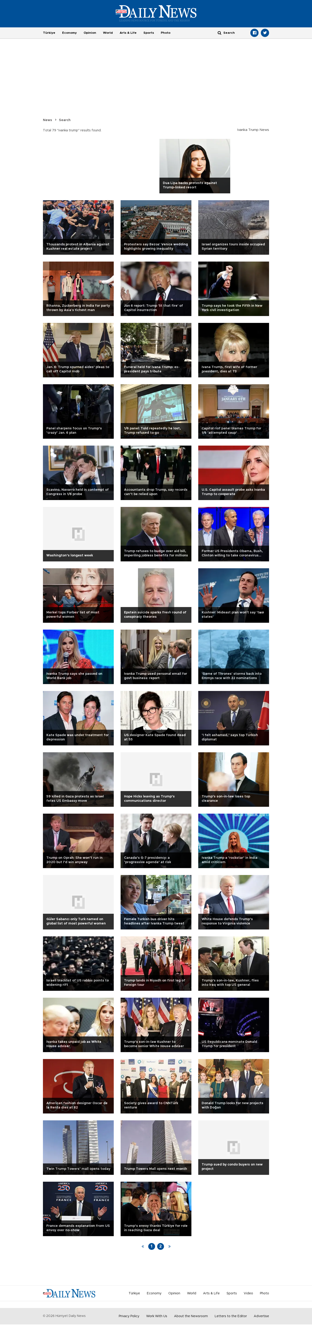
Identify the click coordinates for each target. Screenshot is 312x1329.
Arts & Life (128, 32)
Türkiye (49, 32)
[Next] (169, 1246)
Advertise (261, 1316)
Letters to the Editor (231, 1316)
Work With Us (156, 1316)
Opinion (90, 32)
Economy (69, 32)
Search (65, 120)
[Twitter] (265, 33)
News (47, 120)
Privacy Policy (129, 1316)
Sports (148, 32)
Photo (165, 32)
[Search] (219, 33)
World (108, 32)
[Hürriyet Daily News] (156, 13)
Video (248, 1293)
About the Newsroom (191, 1316)
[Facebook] (254, 33)
